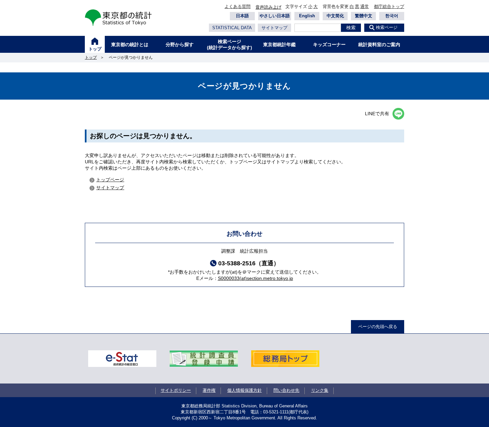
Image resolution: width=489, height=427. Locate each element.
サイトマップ (274, 27)
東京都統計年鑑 (279, 44)
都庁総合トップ (389, 6)
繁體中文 (363, 15)
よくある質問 (237, 6)
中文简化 (335, 15)
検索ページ (387, 27)
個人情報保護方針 (244, 390)
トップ (94, 48)
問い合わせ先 (286, 390)
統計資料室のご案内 (379, 44)
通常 (364, 6)
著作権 (209, 390)
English (307, 15)
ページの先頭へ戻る (377, 326)
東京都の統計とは (129, 44)
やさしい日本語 (274, 15)
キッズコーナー (329, 44)
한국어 (391, 15)
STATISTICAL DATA (232, 27)
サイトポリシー (176, 390)
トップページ (110, 179)
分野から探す (180, 44)
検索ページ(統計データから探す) (229, 44)
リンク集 (319, 390)
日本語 (242, 15)
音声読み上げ (268, 7)
